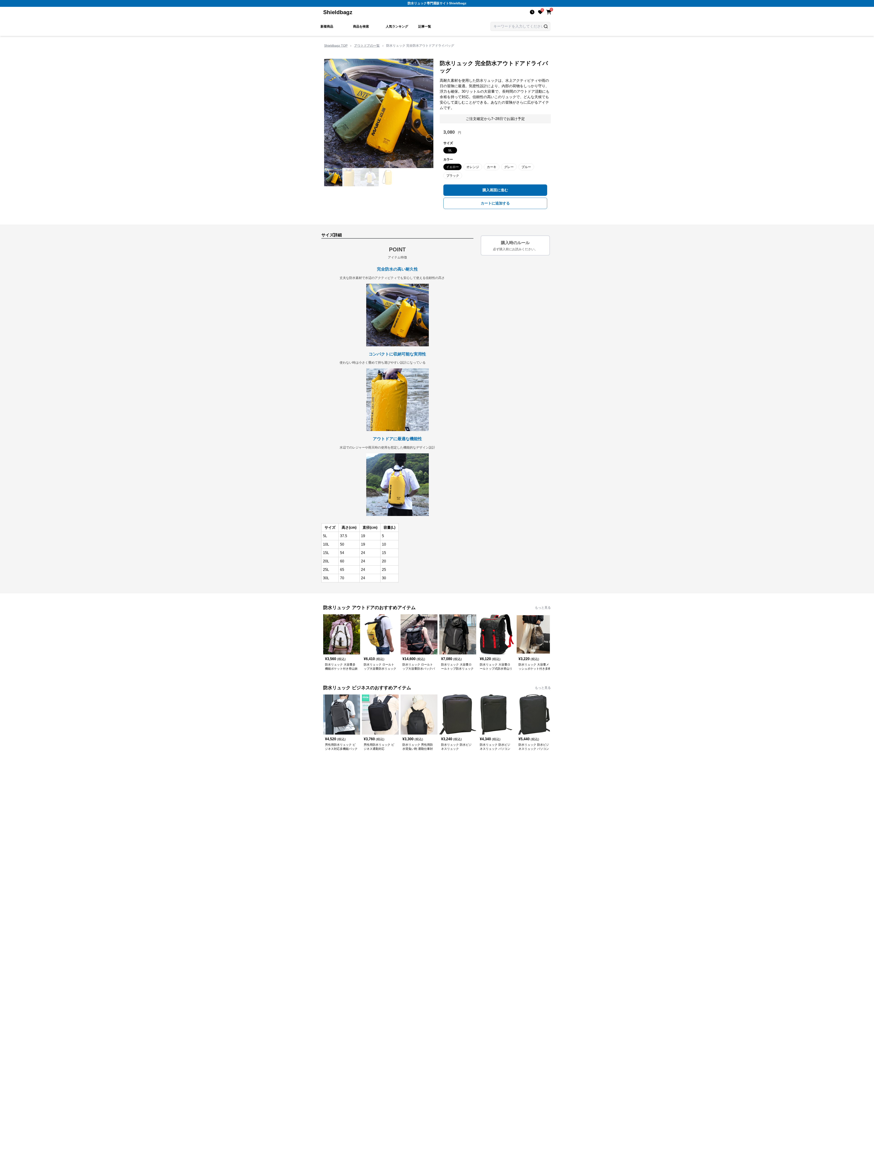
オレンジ (472, 167)
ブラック (452, 175)
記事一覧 (424, 26)
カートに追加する (495, 203)
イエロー (452, 167)
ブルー (526, 167)
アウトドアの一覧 (367, 45)
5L (450, 150)
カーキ (491, 167)
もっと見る (543, 607)
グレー (509, 167)
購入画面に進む (495, 190)
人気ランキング (397, 26)
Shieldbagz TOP (336, 45)
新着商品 (326, 26)
